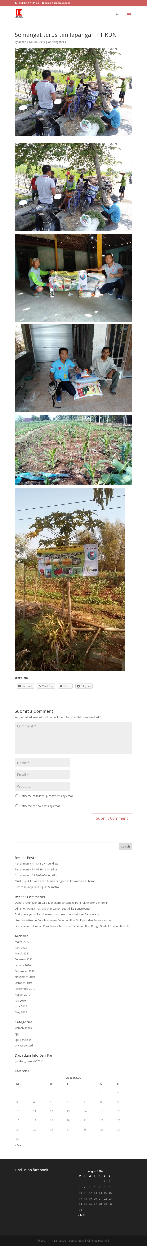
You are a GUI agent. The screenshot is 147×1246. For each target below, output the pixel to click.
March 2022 (22, 942)
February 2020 (24, 959)
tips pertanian (23, 1040)
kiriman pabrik (23, 1028)
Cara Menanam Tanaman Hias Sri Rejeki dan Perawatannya (74, 920)
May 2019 (21, 1012)
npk (17, 1034)
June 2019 (21, 1006)
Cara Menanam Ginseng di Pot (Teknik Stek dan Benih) (75, 902)
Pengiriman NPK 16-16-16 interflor (36, 875)
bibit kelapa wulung (26, 926)
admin (22, 42)
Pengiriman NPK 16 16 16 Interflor (36, 869)
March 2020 (22, 953)
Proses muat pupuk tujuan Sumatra (37, 887)
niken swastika (24, 920)
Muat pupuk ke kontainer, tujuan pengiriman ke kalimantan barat (55, 881)
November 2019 (25, 977)
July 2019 (20, 1000)
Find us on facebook (31, 1170)
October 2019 (23, 983)
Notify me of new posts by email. (39, 806)
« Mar (18, 1145)
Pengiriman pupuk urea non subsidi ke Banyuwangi (58, 908)
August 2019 (22, 994)
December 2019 (25, 971)
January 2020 (23, 965)
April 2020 (21, 947)
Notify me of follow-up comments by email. (46, 796)
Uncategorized (57, 42)
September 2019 (25, 989)
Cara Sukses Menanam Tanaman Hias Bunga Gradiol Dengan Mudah (86, 926)
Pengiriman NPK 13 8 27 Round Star (37, 863)
